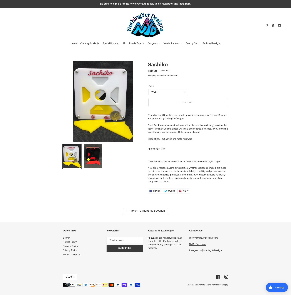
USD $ (69, 276)
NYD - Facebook (197, 244)
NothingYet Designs (203, 285)
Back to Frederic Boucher (148, 211)
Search (66, 237)
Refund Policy (70, 242)
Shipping (152, 75)
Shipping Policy (70, 246)
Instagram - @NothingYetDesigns (205, 250)
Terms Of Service (71, 254)
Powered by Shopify (220, 285)
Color (151, 86)
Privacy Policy (70, 250)
